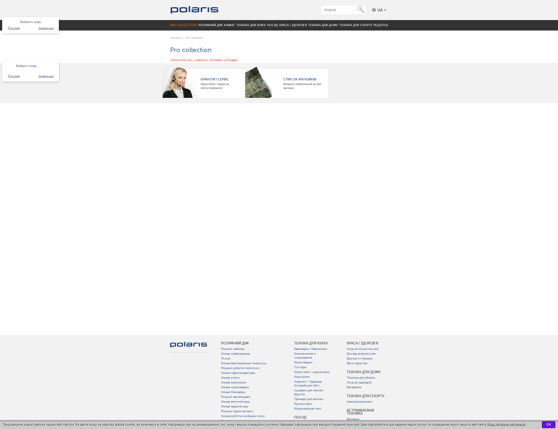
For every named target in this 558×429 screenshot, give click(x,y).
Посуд (300, 417)
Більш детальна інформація (506, 424)
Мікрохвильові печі (307, 408)
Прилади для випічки (308, 399)
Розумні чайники (233, 349)
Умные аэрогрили (233, 382)
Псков (225, 358)
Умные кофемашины (235, 354)
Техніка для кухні (311, 343)
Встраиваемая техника (360, 412)
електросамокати (359, 401)
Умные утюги (230, 378)
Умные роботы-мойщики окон (243, 416)
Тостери (300, 367)
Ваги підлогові (357, 363)
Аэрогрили (302, 377)
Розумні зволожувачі (235, 397)
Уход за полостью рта (362, 349)
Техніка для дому (364, 372)
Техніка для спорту (365, 396)
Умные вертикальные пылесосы (243, 363)
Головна (175, 37)
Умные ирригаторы (234, 406)
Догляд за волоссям (361, 354)
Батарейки (354, 387)
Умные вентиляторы (235, 401)
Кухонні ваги (303, 404)
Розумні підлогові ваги (237, 411)
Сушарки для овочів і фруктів (309, 392)
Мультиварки (303, 362)
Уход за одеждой (359, 382)
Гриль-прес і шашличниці (312, 372)
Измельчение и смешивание (305, 355)
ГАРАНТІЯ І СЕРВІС (215, 79)
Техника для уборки (361, 378)
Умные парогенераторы (238, 373)
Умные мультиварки (235, 387)
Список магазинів (299, 79)
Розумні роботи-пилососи (240, 368)
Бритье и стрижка (359, 358)
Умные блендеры (233, 392)
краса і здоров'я (362, 343)
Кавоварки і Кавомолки (310, 349)
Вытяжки (353, 419)
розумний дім (235, 343)
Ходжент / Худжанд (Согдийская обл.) (308, 383)
